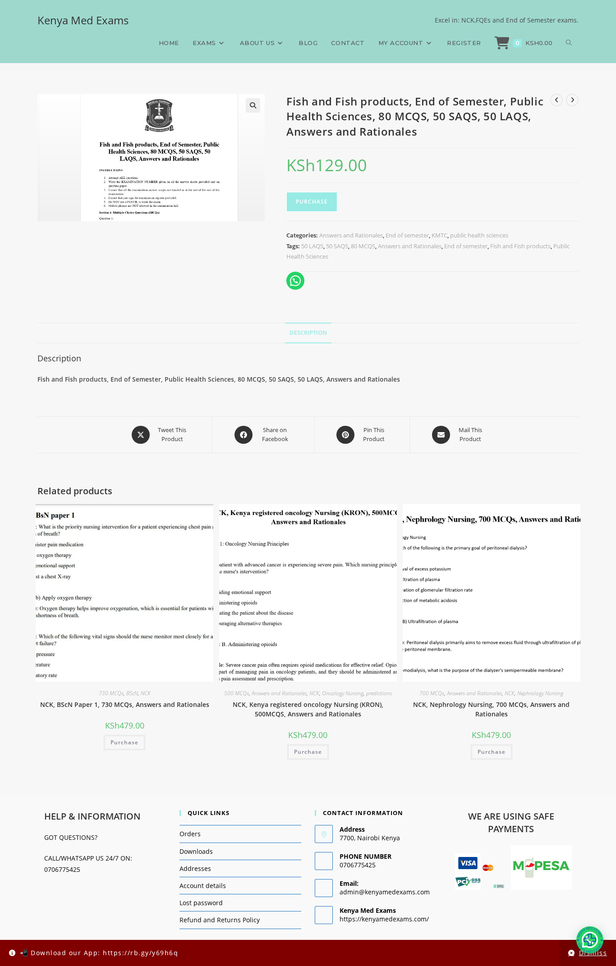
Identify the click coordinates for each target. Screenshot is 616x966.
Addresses (195, 868)
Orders (190, 833)
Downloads (196, 851)
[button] (253, 105)
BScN (132, 693)
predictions (379, 693)
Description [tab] (308, 333)
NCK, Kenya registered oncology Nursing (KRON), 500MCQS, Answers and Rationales (308, 709)
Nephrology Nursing (540, 693)
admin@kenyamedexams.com (385, 892)
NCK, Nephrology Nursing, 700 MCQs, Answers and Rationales (491, 709)
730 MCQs (111, 693)
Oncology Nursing (342, 693)
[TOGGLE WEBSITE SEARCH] (569, 43)
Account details (202, 885)
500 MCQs (236, 693)
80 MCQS (363, 246)
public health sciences (479, 235)
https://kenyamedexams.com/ (384, 919)
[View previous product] (556, 100)
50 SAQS (337, 246)
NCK (146, 693)
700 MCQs (431, 693)
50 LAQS (312, 246)
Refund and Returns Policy (219, 920)
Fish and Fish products (520, 246)
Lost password (201, 902)
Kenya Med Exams (83, 20)
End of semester (407, 235)
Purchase (312, 201)
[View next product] (572, 100)
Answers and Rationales (351, 235)
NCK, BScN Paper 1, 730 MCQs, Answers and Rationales (124, 704)
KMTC (439, 235)
